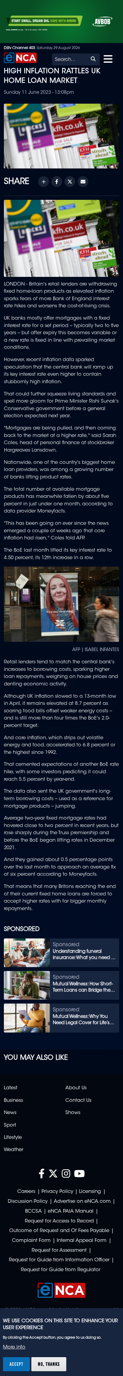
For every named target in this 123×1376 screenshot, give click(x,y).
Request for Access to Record (59, 1221)
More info (14, 1347)
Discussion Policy (27, 1201)
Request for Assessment (59, 1250)
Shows (72, 1112)
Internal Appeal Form (82, 1240)
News (10, 1112)
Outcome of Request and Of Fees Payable (59, 1230)
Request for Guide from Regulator (60, 1270)
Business (13, 1100)
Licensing (90, 1191)
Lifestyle (13, 1137)
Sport (10, 1125)
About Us (76, 1088)
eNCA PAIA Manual (70, 1211)
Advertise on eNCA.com (82, 1201)
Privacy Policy (57, 1191)
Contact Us (78, 1100)
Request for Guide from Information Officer (59, 1260)
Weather (13, 1150)
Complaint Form (31, 1240)
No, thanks (49, 1364)
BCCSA (33, 1211)
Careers (26, 1191)
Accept (16, 1364)
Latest (10, 1088)
